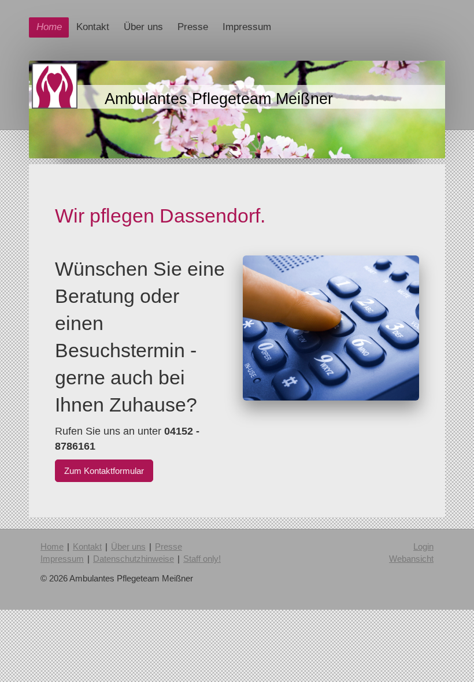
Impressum (62, 559)
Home (52, 546)
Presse (168, 546)
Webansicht (411, 559)
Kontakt (87, 546)
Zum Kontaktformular (104, 471)
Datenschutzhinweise (133, 559)
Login (423, 546)
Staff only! (202, 559)
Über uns (128, 546)
